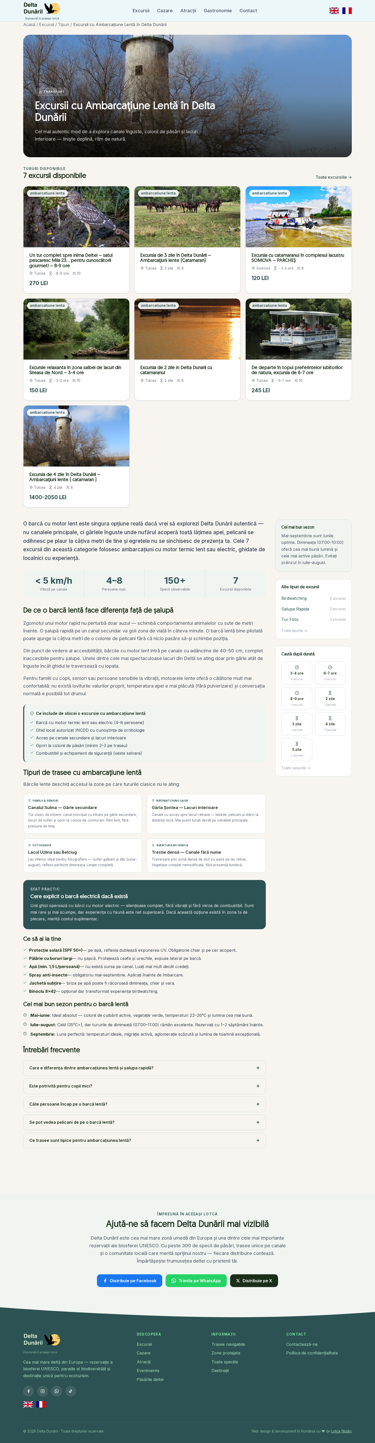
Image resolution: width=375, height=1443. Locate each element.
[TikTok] (71, 1391)
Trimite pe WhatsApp (200, 1280)
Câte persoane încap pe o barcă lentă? (144, 1104)
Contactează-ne (302, 1344)
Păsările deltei (150, 1379)
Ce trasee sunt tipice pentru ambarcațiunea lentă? (144, 1140)
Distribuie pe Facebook (133, 1280)
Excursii (141, 10)
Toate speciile (224, 1361)
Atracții (188, 10)
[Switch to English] (334, 10)
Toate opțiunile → (295, 768)
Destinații (220, 1370)
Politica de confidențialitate (312, 1352)
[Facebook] (28, 1391)
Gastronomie (218, 10)
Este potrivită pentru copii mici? (144, 1086)
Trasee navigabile (228, 1344)
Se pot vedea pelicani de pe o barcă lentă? (144, 1122)
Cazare (165, 10)
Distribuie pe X (257, 1280)
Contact (248, 10)
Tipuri (63, 24)
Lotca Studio (341, 1431)
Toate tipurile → (294, 631)
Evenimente (148, 1370)
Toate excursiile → (334, 177)
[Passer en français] (347, 10)
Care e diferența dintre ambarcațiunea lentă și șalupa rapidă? (144, 1068)
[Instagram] (42, 1391)
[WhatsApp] (56, 1391)
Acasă (29, 24)
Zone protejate (225, 1352)
